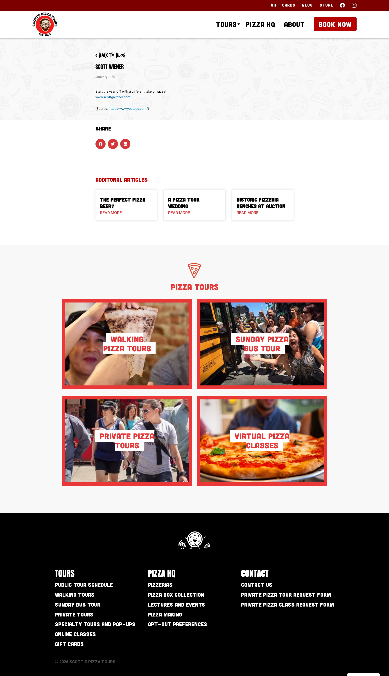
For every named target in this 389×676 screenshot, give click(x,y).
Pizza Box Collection (176, 594)
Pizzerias (160, 584)
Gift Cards (283, 4)
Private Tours (74, 614)
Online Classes (75, 634)
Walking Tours (75, 594)
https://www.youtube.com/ (128, 109)
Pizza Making (165, 614)
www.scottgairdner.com (112, 97)
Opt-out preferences (177, 624)
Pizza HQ (260, 24)
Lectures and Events (176, 604)
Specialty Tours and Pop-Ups (95, 624)
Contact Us (256, 584)
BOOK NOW (335, 24)
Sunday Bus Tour (77, 604)
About (294, 24)
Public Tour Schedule (84, 584)
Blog (307, 4)
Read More (111, 212)
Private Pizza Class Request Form (287, 604)
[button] (100, 144)
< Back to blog (110, 55)
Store (326, 4)
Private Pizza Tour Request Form (286, 594)
